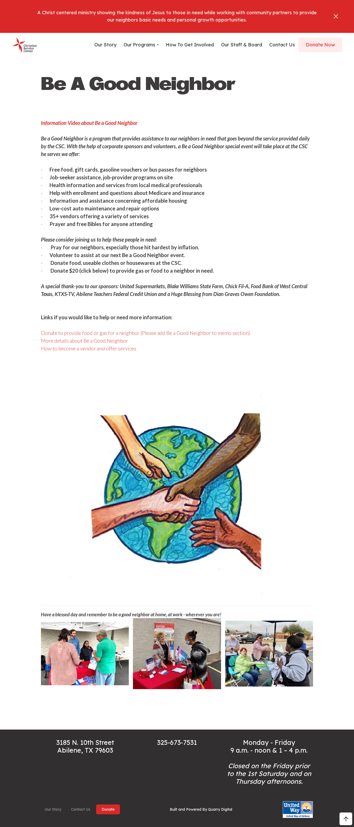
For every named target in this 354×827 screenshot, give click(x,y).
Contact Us (80, 809)
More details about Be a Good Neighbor (84, 340)
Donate (108, 809)
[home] (25, 45)
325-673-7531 (177, 742)
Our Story (105, 45)
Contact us (282, 45)
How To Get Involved (190, 45)
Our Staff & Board (241, 45)
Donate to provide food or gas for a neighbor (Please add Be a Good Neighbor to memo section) (145, 333)
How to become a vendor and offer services (88, 348)
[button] (141, 44)
